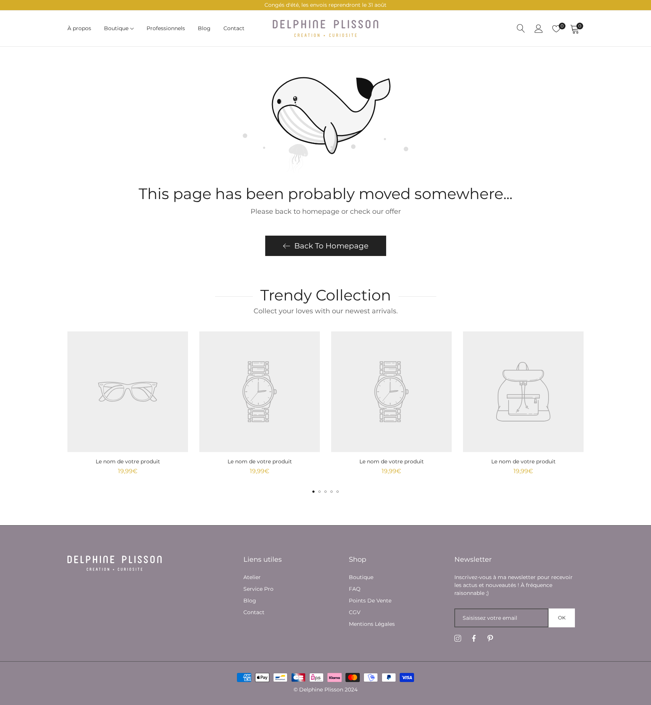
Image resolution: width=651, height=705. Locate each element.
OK (561, 618)
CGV (355, 612)
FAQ (355, 588)
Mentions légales (372, 624)
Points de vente (370, 600)
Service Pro (258, 588)
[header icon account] (539, 29)
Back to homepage (331, 245)
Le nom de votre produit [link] (128, 461)
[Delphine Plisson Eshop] (325, 28)
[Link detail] (457, 638)
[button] (313, 491)
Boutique (361, 577)
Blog (249, 600)
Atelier (252, 577)
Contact (253, 612)
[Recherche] (521, 28)
